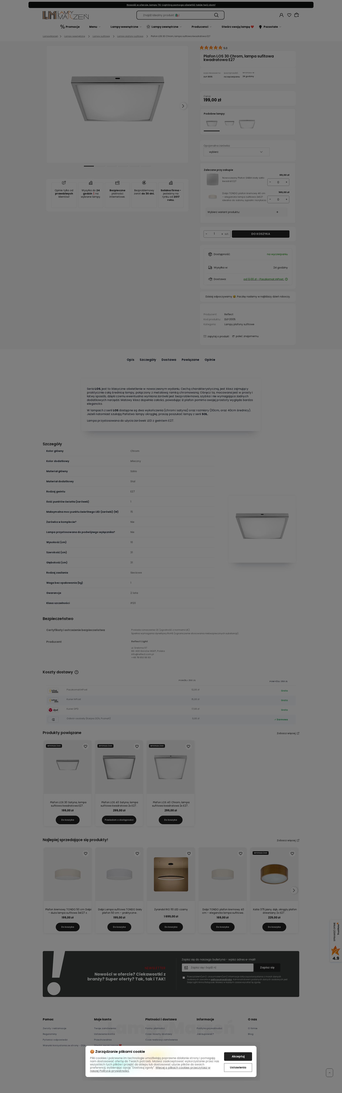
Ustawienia (238, 1067)
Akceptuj (238, 1056)
